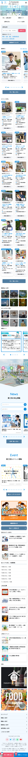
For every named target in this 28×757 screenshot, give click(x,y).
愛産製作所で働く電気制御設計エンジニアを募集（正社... (17, 546)
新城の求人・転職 (6, 579)
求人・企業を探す (7, 18)
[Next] (27, 10)
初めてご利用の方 (14, 528)
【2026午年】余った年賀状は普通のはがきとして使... (17, 608)
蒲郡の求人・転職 (6, 572)
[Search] (25, 404)
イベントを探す (21, 21)
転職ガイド (21, 18)
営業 (7, 36)
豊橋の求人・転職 (6, 566)
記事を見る (7, 21)
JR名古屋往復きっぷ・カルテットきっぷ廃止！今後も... (17, 590)
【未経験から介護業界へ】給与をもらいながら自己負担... (17, 537)
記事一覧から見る (14, 441)
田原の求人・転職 (6, 575)
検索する (22, 30)
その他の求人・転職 (7, 582)
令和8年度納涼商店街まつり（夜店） (17, 638)
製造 (10, 36)
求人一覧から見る (24, 48)
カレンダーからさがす (14, 494)
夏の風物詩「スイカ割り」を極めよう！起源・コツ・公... (17, 626)
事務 (3, 36)
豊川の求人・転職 (6, 569)
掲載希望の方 (14, 523)
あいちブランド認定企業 (8, 38)
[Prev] (1, 10)
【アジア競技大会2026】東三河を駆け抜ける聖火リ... (17, 617)
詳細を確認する (11, 80)
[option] (14, 10)
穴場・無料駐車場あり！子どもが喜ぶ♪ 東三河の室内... (17, 599)
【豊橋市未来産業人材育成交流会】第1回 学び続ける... (17, 647)
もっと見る (18, 350)
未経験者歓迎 (15, 36)
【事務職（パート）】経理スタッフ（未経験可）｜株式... (17, 555)
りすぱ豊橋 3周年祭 (14, 655)
